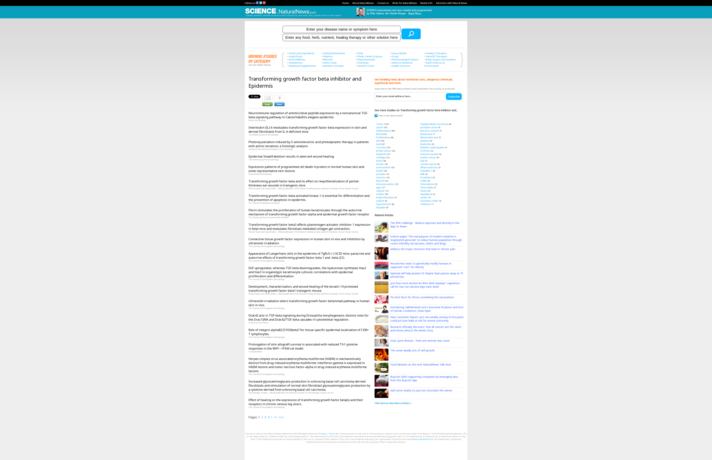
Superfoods (295, 56)
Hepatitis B (426, 194)
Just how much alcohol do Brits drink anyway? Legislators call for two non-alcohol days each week (425, 284)
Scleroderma (427, 184)
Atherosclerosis (429, 167)
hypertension (383, 204)
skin (378, 140)
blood (379, 134)
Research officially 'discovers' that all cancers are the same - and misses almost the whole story (426, 328)
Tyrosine (381, 147)
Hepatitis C (426, 170)
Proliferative (383, 137)
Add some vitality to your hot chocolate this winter (421, 390)
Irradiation (426, 177)
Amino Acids (330, 62)
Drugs (395, 56)
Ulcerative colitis (429, 200)
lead (378, 144)
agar (378, 187)
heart (379, 160)
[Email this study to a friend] (267, 96)
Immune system (429, 154)
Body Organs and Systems (441, 59)
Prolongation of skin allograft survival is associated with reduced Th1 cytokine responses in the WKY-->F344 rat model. (303, 346)
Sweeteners (296, 62)
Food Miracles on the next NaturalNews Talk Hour (420, 364)
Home (345, 3)
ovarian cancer (428, 164)
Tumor (379, 124)
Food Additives (297, 59)
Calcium (380, 190)
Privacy (323, 433)
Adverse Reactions (402, 62)
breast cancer (383, 150)
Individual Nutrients (334, 53)
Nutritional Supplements (302, 65)
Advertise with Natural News (451, 3)
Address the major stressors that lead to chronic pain (422, 249)
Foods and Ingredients (301, 53)
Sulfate (380, 194)
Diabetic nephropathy (432, 147)
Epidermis (425, 144)
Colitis (423, 180)
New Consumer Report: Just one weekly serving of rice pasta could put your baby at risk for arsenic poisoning (427, 318)
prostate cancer (429, 127)
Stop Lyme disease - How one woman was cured (419, 340)
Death (379, 170)
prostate (380, 174)
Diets (360, 53)
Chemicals (363, 62)
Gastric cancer (428, 157)
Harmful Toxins (366, 65)
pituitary (424, 140)
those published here (422, 439)
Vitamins (328, 56)
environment (383, 167)
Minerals (328, 59)
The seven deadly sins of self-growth (412, 350)
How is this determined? (390, 115)
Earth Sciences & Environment (435, 64)
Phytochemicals (366, 59)
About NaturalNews (363, 3)
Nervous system (429, 130)
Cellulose (425, 204)
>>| (281, 417)
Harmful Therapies (436, 56)
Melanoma (426, 134)
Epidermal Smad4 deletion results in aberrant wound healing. (291, 156)
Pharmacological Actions (405, 59)
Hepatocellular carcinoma (434, 124)
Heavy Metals (399, 53)
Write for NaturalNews (404, 3)
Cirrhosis (425, 150)
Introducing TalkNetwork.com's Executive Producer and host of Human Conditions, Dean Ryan (427, 308)
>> (275, 417)
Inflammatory (383, 130)
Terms (332, 433)
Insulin (380, 164)
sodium (380, 200)
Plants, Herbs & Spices (370, 56)
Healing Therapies (436, 53)
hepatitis (381, 207)
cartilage (380, 157)
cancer (379, 127)
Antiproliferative (385, 197)
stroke (424, 197)
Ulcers (423, 190)
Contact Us (383, 3)
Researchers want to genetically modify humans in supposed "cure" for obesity (420, 265)
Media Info (426, 3)
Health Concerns (401, 65)
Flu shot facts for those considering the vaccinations (422, 297)
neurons (381, 177)
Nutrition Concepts (333, 65)
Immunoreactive (385, 184)
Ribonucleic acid (429, 137)
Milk (422, 174)
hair (422, 160)
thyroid (380, 180)
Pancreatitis (426, 187)
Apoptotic (381, 154)
